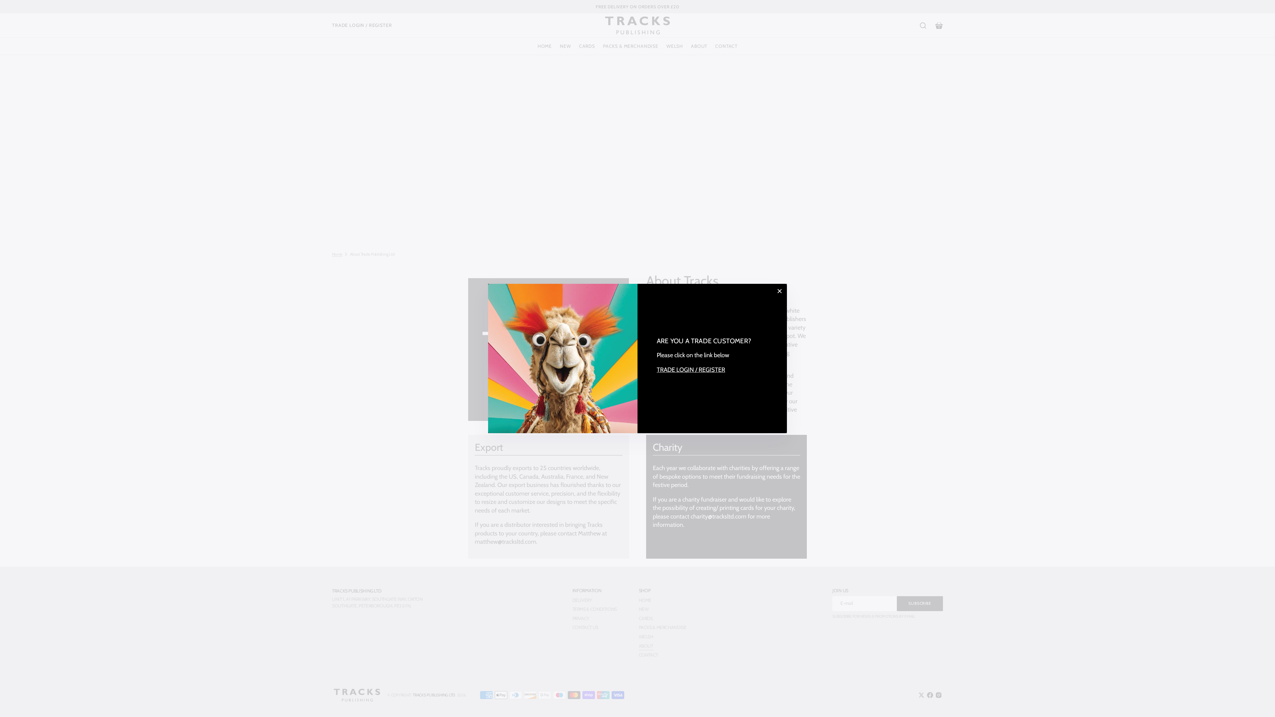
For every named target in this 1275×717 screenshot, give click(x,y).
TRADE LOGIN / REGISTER (691, 369)
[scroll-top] (1260, 702)
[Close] (779, 291)
